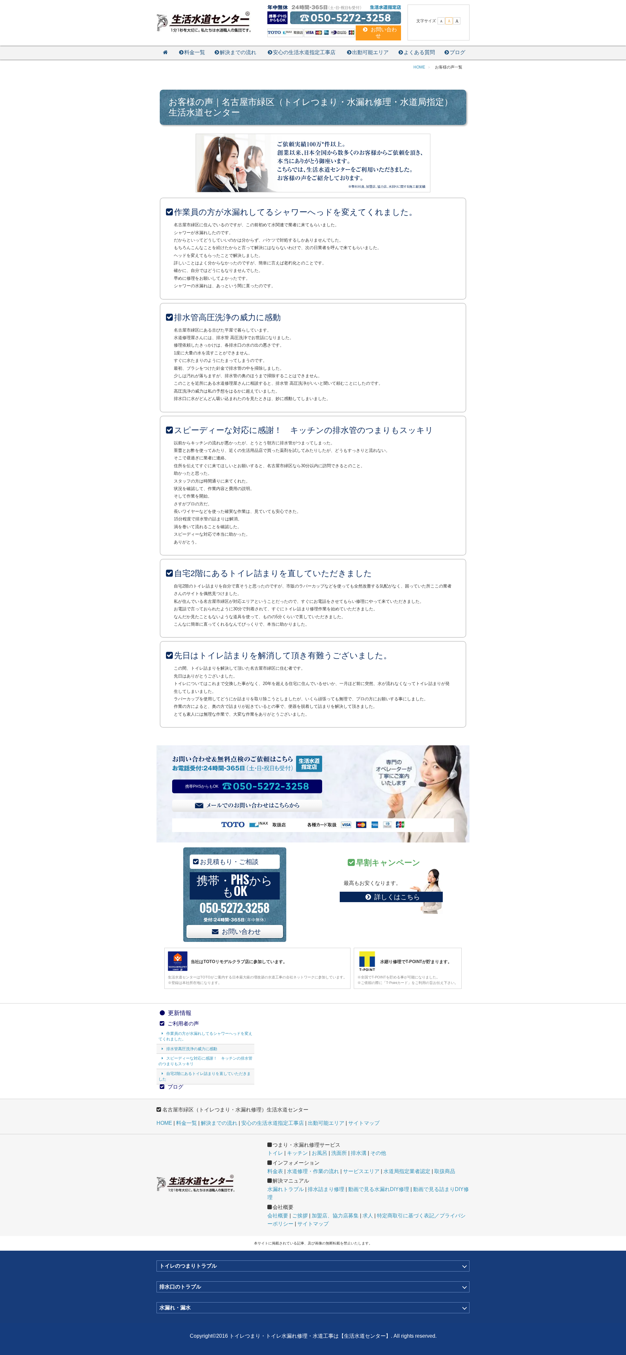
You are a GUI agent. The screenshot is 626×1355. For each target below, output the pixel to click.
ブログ (457, 52)
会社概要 (277, 1215)
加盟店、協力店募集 (335, 1215)
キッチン (297, 1153)
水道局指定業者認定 (406, 1171)
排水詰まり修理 (326, 1189)
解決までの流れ (238, 52)
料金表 (275, 1171)
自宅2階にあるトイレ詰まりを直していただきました (204, 1076)
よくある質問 (419, 52)
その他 (378, 1153)
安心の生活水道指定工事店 (304, 52)
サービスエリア (361, 1171)
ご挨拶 (300, 1215)
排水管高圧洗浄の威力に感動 (191, 1049)
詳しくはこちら (397, 897)
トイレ (275, 1153)
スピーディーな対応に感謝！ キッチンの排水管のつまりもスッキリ (205, 1061)
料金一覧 (194, 52)
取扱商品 (444, 1171)
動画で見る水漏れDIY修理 (378, 1189)
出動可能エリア (370, 52)
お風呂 (319, 1153)
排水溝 (358, 1153)
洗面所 (339, 1153)
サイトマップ (364, 1123)
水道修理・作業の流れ (313, 1171)
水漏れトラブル (285, 1189)
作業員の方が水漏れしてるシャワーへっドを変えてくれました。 (205, 1036)
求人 (368, 1215)
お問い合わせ (241, 931)
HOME (164, 1123)
